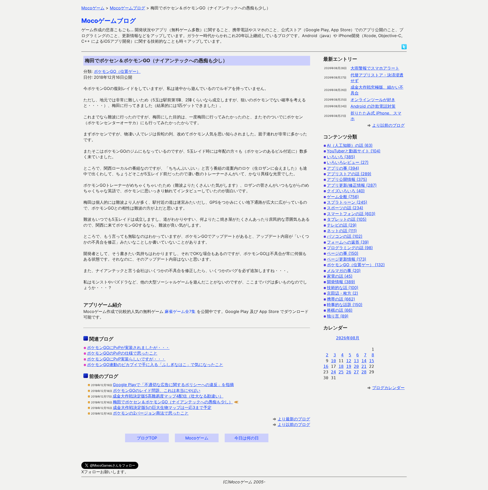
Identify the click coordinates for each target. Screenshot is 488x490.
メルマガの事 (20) (344, 270)
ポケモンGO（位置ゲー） (117, 71)
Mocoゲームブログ (108, 20)
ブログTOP (147, 437)
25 (341, 372)
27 (356, 372)
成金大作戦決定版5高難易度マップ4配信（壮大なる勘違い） (168, 396)
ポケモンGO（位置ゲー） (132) (356, 264)
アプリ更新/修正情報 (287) (352, 185)
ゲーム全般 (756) (343, 196)
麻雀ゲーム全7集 (180, 311)
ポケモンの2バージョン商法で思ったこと (151, 413)
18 (341, 366)
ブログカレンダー (388, 387)
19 (348, 366)
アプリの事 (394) (343, 168)
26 (348, 372)
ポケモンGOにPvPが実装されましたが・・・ (128, 347)
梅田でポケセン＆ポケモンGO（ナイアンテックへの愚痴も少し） (173, 401)
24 (333, 372)
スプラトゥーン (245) (347, 202)
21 (364, 366)
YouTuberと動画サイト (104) (353, 150)
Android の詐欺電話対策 (372, 106)
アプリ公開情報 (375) (347, 179)
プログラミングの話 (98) (350, 247)
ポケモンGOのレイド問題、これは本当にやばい (156, 390)
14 (364, 360)
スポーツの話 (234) (345, 207)
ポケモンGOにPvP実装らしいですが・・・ (126, 358)
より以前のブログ (294, 424)
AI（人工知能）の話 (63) (350, 145)
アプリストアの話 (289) (349, 173)
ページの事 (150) (342, 253)
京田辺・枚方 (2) (342, 293)
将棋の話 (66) (340, 310)
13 (356, 360)
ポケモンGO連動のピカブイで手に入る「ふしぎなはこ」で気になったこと (155, 364)
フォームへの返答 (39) (348, 242)
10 (333, 360)
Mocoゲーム (196, 437)
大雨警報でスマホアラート (374, 68)
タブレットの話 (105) (347, 219)
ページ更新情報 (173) (346, 259)
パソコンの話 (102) (344, 236)
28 (364, 372)
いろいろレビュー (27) (348, 162)
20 (356, 366)
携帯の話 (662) (341, 299)
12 (348, 360)
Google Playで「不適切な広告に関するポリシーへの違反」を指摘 (173, 384)
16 (325, 366)
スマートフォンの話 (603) (351, 213)
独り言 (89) (337, 316)
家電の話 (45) (340, 276)
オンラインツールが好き (372, 99)
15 (371, 360)
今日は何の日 (246, 437)
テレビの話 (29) (342, 225)
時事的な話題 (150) (344, 304)
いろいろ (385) (341, 156)
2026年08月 (347, 338)
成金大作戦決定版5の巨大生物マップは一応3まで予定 (162, 407)
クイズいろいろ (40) (346, 190)
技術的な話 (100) (342, 287)
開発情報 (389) (341, 281)
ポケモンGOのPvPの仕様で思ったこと (122, 353)
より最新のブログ (294, 418)
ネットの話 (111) (342, 230)
